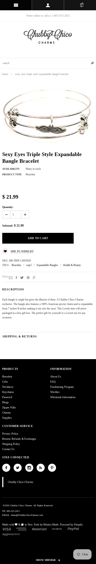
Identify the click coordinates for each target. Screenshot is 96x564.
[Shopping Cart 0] (81, 5)
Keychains (8, 392)
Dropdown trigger (48, 5)
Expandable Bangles (47, 265)
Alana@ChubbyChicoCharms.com (27, 515)
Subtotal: (7, 225)
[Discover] (57, 528)
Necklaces (7, 386)
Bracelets (16, 265)
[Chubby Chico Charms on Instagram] (29, 468)
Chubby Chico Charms (20, 482)
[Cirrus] (11, 534)
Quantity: (7, 207)
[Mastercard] (39, 528)
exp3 (28, 265)
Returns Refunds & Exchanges (19, 438)
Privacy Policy (10, 433)
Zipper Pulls (9, 407)
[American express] (21, 528)
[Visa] (6, 528)
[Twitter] (21, 277)
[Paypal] (73, 528)
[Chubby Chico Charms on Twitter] (18, 468)
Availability (11, 168)
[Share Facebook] (16, 277)
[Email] (10, 277)
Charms (6, 412)
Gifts (5, 381)
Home (5, 74)
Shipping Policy (11, 444)
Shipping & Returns (19, 336)
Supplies (7, 417)
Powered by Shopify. (71, 524)
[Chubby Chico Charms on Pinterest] (52, 468)
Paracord (7, 397)
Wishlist (54, 392)
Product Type (12, 174)
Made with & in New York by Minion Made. (30, 524)
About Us (55, 376)
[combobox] (48, 63)
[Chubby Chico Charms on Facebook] (6, 468)
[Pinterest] (28, 277)
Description (13, 289)
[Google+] (34, 277)
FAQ (53, 381)
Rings (5, 402)
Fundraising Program (62, 386)
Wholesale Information (62, 397)
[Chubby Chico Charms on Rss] (41, 468)
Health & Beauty (72, 265)
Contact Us (8, 449)
